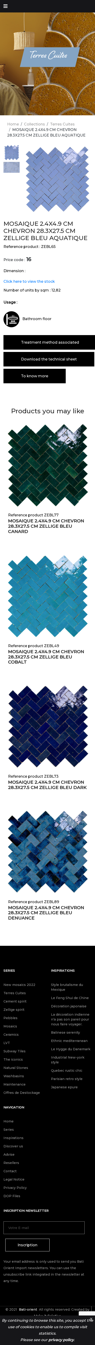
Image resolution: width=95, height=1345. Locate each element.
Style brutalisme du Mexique (67, 987)
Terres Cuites (62, 124)
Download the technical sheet (49, 359)
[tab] (11, 153)
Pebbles (10, 1018)
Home (13, 124)
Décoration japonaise (68, 1006)
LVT (6, 1043)
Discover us (13, 1146)
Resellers (11, 1163)
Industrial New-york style (67, 1059)
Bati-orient (28, 1309)
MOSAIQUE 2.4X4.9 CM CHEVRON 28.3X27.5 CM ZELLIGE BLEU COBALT (46, 657)
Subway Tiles (14, 1051)
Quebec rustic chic (66, 1070)
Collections (34, 124)
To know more (34, 376)
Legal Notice (13, 1179)
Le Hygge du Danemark (70, 1049)
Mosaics (10, 1026)
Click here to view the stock (29, 281)
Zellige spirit (13, 1010)
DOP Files (11, 1196)
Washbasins (13, 1076)
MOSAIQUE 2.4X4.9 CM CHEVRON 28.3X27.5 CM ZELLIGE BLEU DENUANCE (46, 913)
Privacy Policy (15, 1188)
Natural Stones (15, 1068)
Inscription (27, 1245)
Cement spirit (15, 1001)
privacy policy (61, 1340)
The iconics (13, 1059)
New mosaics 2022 (19, 985)
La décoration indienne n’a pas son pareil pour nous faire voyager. (70, 1019)
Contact (10, 1171)
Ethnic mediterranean (69, 1041)
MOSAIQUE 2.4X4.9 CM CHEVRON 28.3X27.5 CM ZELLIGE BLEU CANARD (46, 526)
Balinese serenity (65, 1032)
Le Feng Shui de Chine (70, 998)
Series (9, 970)
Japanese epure (64, 1087)
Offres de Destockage (21, 1093)
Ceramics (11, 1035)
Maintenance (14, 1084)
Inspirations (63, 970)
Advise (9, 1154)
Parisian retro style (67, 1079)
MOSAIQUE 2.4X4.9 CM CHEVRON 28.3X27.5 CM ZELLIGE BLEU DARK (47, 785)
